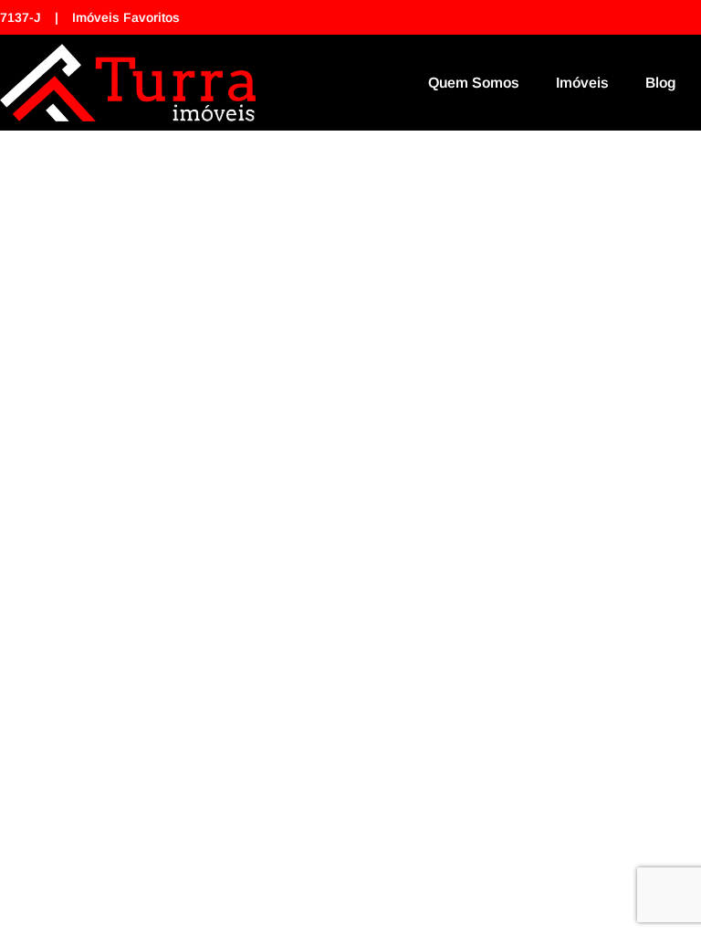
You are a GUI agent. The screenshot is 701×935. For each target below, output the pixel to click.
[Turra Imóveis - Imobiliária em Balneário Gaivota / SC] (128, 82)
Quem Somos (473, 82)
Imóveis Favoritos (126, 17)
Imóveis (582, 82)
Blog (660, 82)
